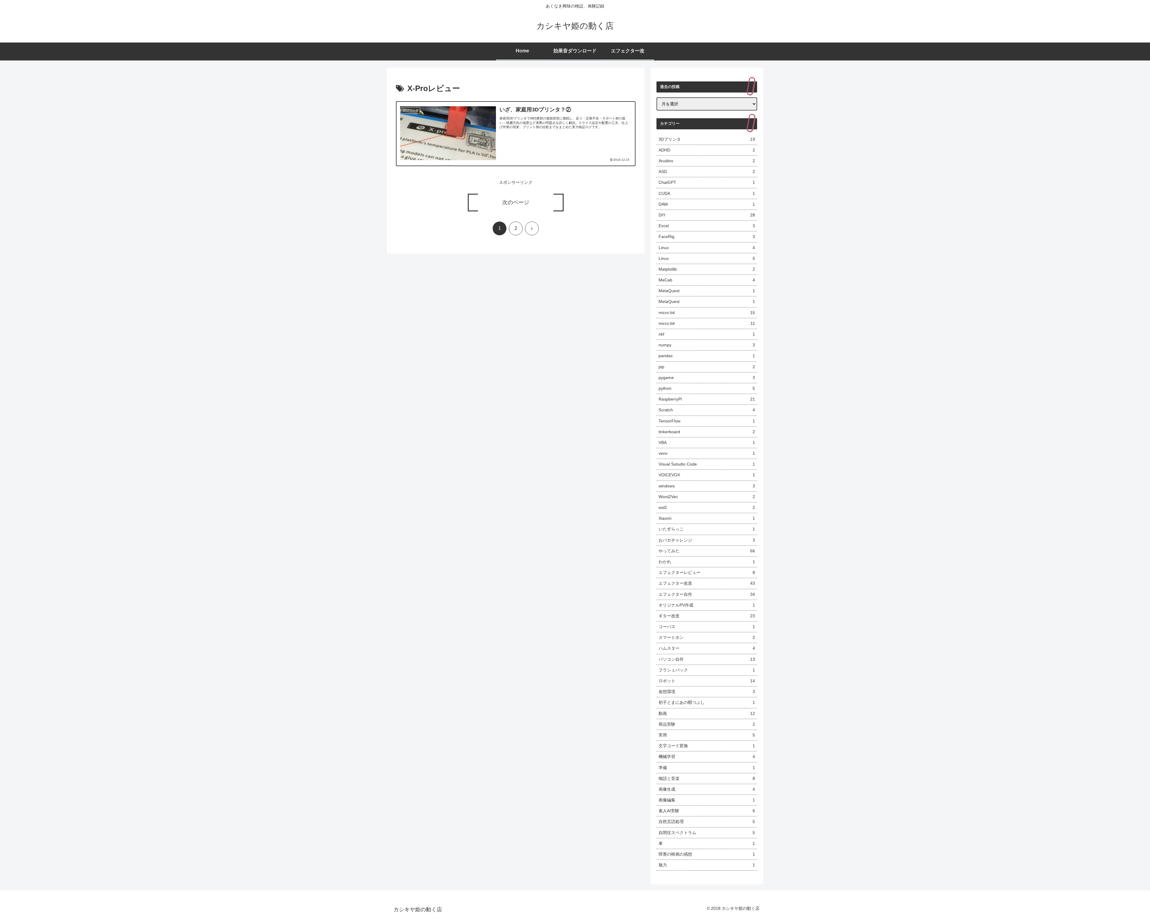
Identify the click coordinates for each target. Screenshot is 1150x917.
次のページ (515, 202)
